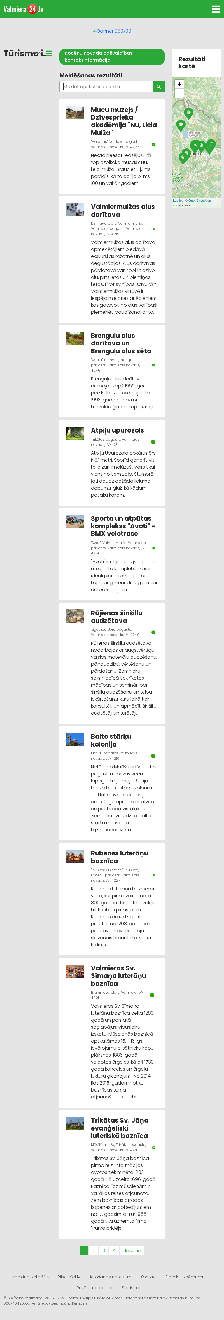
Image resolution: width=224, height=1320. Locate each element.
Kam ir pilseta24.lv (31, 1277)
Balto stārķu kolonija (111, 740)
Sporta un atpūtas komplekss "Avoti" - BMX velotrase (123, 526)
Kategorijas (30, 53)
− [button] (179, 93)
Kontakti (149, 1277)
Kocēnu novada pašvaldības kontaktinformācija (99, 56)
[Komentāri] (153, 144)
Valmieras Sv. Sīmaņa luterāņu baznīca (118, 976)
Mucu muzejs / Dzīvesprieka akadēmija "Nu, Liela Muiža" (124, 121)
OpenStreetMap (199, 200)
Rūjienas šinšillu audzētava (116, 617)
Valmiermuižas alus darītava (123, 210)
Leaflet (178, 200)
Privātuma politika (95, 1288)
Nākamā (132, 1250)
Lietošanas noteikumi (110, 1277)
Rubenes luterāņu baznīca (119, 857)
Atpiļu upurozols (117, 430)
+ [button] (179, 84)
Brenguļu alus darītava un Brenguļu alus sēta (121, 343)
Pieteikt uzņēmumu (185, 1277)
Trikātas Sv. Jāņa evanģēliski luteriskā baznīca (119, 1128)
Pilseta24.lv (69, 1277)
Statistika (131, 1288)
